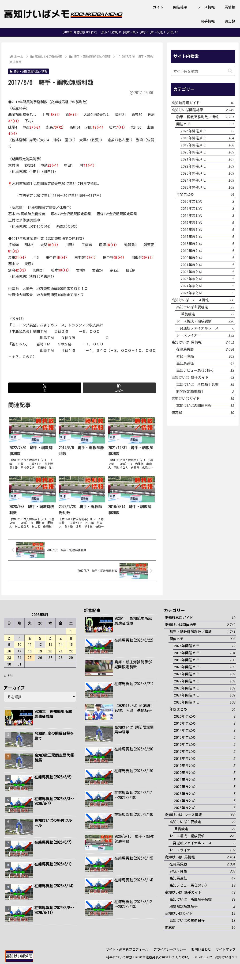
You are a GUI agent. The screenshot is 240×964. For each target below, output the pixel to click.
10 (19, 644)
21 (61, 651)
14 (61, 644)
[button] (119, 388)
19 (40, 651)
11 (30, 644)
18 (30, 651)
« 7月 (8, 675)
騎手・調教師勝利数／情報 (30, 71)
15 (71, 644)
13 (50, 644)
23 (9, 657)
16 (9, 651)
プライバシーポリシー (170, 949)
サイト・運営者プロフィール (127, 949)
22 (71, 651)
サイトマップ (226, 949)
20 (50, 651)
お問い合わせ (201, 949)
